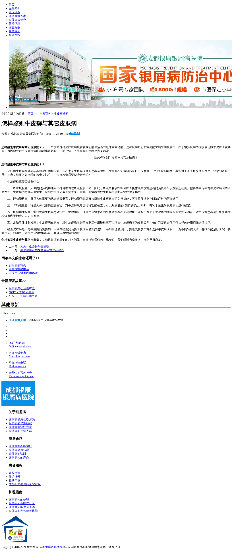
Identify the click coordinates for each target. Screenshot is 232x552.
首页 (11, 4)
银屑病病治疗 (17, 19)
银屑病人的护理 (19, 499)
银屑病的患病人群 (20, 430)
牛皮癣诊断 (61, 113)
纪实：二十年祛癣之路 (23, 296)
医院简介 (14, 8)
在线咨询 (14, 472)
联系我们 (14, 31)
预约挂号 (14, 476)
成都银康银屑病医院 (52, 547)
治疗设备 (14, 12)
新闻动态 (14, 23)
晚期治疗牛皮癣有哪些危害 (46, 320)
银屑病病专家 (17, 16)
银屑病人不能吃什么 (22, 503)
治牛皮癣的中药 (19, 269)
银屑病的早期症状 (20, 423)
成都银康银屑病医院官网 (25, 484)
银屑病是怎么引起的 (22, 419)
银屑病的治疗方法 (20, 427)
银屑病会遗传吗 (19, 449)
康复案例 (14, 27)
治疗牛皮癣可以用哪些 (23, 273)
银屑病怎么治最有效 (22, 288)
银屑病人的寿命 (19, 457)
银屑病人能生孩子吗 (22, 507)
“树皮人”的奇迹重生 (21, 292)
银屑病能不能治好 (20, 446)
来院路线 (14, 35)
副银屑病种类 (17, 265)
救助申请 (14, 480)
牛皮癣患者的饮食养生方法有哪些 (42, 250)
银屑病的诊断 (17, 453)
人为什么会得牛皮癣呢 (34, 246)
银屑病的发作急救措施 (23, 510)
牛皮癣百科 (43, 113)
